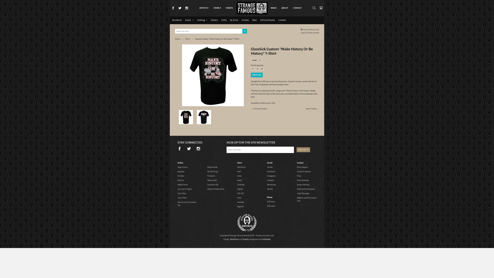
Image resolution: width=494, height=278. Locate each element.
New (254, 20)
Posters (214, 20)
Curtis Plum (182, 198)
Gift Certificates (267, 20)
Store (216, 8)
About (284, 8)
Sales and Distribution (306, 189)
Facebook (173, 8)
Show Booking (303, 180)
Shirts (187, 39)
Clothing (201, 20)
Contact (297, 8)
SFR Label (271, 206)
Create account (313, 33)
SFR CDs (240, 193)
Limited (282, 20)
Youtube (270, 180)
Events (229, 8)
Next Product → (312, 109)
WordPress (234, 239)
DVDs (224, 20)
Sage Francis (183, 167)
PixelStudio (265, 239)
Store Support (302, 167)
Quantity (259, 65)
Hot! (239, 172)
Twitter (180, 8)
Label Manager (303, 193)
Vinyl (239, 198)
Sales (239, 176)
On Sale (245, 20)
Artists (203, 8)
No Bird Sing (212, 172)
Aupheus (181, 172)
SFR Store (271, 202)
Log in (303, 33)
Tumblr (270, 189)
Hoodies (240, 202)
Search (314, 8)
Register (240, 207)
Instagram (186, 8)
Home (252, 8)
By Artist (234, 20)
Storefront (177, 20)
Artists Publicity (303, 185)
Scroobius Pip (212, 185)
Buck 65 (181, 180)
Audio (188, 20)
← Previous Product (259, 109)
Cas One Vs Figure (185, 189)
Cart (321, 8)
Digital (240, 189)
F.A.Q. (299, 176)
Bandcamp (271, 185)
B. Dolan (181, 176)
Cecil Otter (182, 193)
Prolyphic (211, 176)
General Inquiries (304, 172)
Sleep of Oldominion (215, 189)
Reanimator (212, 180)
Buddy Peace (183, 185)
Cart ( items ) (310, 30)
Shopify (246, 239)
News (273, 8)
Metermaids (212, 167)
